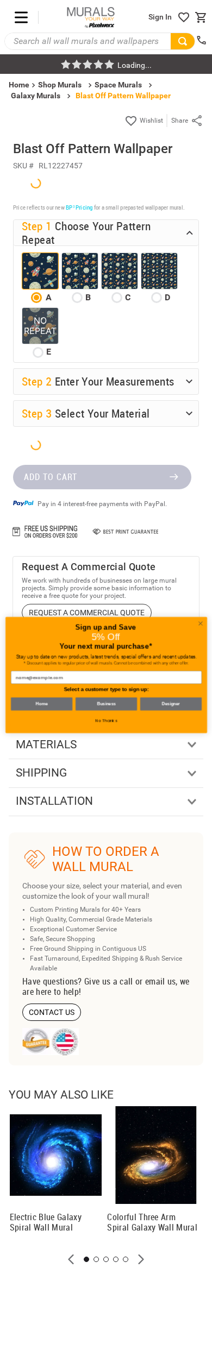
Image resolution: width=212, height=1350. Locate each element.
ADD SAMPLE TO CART (146, 868)
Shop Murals (60, 84)
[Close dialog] (200, 623)
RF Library (72, 1074)
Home (41, 704)
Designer (170, 704)
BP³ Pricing (79, 436)
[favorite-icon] (183, 17)
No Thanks (106, 720)
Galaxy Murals (35, 95)
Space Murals (118, 84)
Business (106, 704)
